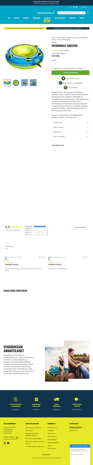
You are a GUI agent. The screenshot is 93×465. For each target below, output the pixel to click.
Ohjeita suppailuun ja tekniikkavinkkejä (32, 434)
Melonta (16, 18)
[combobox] (69, 13)
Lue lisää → (16, 409)
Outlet (47, 21)
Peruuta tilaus (51, 448)
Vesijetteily (47, 18)
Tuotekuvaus (58, 122)
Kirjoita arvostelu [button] (80, 227)
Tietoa (82, 18)
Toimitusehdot (52, 439)
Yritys (49, 445)
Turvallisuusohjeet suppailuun (35, 446)
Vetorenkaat (66, 39)
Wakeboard (36, 18)
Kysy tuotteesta (58, 136)
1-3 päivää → (56, 409)
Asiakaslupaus (52, 436)
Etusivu (54, 38)
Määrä (54, 60)
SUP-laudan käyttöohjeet (34, 438)
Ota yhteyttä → (77, 409)
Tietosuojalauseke (53, 442)
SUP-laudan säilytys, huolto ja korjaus (35, 442)
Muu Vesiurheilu (60, 18)
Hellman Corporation (55, 458)
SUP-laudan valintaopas (33, 427)
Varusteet (72, 18)
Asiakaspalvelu (52, 427)
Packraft (26, 18)
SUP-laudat (29, 430)
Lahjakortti (50, 430)
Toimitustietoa (58, 127)
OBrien (54, 42)
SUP (9, 18)
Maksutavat (57, 132)
